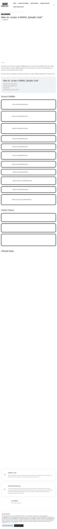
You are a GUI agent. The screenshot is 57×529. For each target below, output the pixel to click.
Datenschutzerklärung (12, 522)
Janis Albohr (5, 19)
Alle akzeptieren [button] (19, 525)
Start (2, 12)
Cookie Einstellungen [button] (8, 525)
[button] (54, 5)
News (5, 12)
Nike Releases (7, 14)
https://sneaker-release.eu (16, 502)
